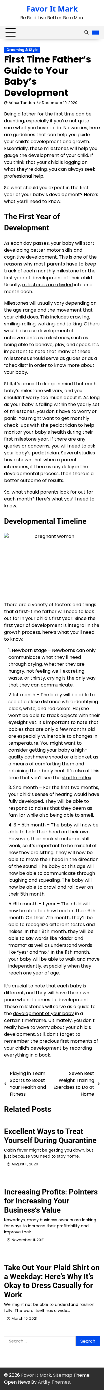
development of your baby (43, 1013)
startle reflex (76, 777)
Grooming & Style (22, 50)
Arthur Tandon (22, 102)
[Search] (86, 32)
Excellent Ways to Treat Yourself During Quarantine (50, 1136)
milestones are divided (47, 284)
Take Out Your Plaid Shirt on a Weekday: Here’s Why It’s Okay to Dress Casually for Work (52, 1281)
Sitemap (62, 1375)
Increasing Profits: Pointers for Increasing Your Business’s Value (51, 1201)
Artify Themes (54, 1382)
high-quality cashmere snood (47, 753)
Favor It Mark (52, 8)
